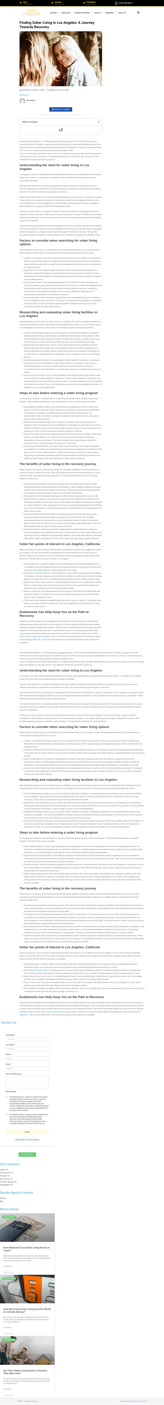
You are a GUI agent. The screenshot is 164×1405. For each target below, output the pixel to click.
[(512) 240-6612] (116, 3)
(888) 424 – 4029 (40, 640)
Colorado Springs (37, 636)
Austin (95, 633)
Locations (53, 13)
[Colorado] (52, 3)
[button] (138, 13)
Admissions (109, 13)
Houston (23, 636)
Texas (25, 2)
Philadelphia (91, 2)
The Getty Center (41, 573)
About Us (97, 13)
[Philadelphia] (84, 3)
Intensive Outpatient (82, 13)
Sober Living (65, 13)
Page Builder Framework (138, 1401)
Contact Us (122, 13)
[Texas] (21, 3)
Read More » (7, 1266)
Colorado (58, 2)
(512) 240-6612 (125, 3)
